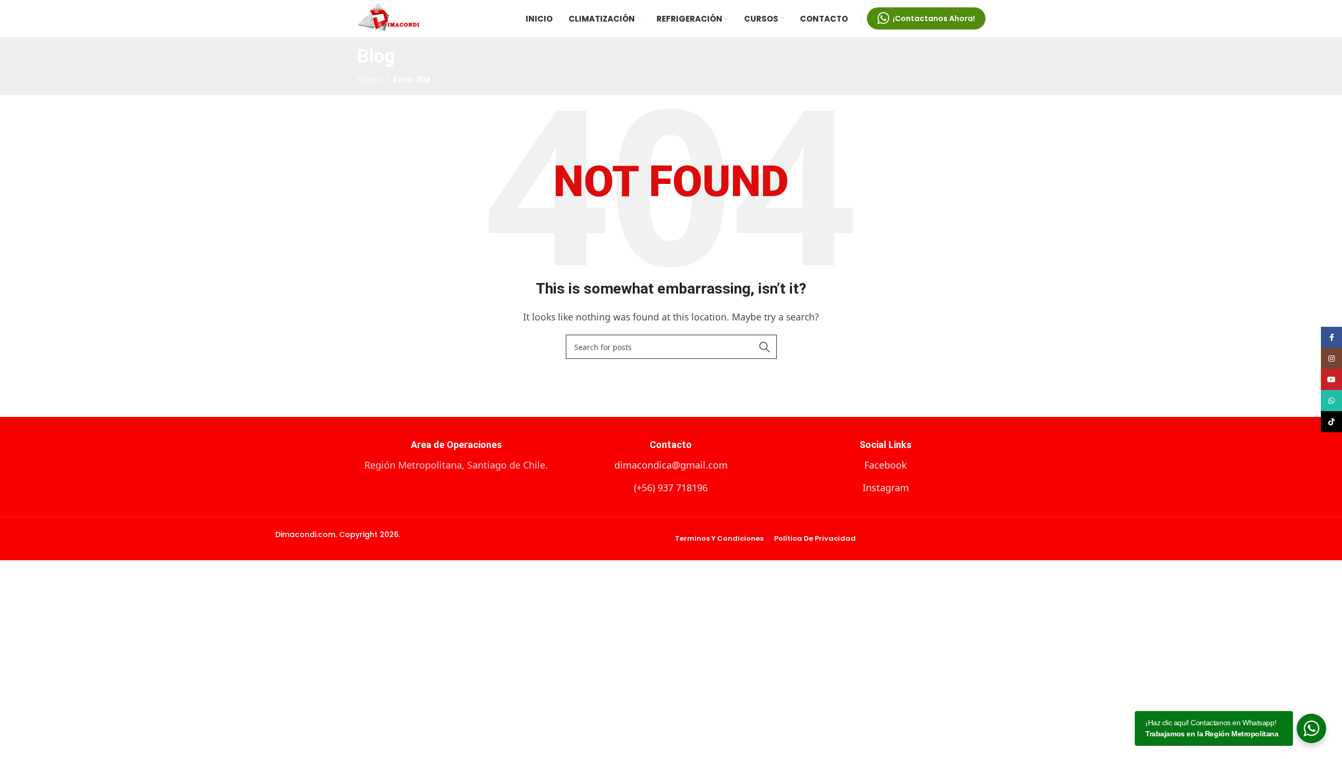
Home (369, 79)
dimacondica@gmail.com (671, 465)
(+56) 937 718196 (671, 487)
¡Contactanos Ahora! (934, 18)
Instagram (886, 487)
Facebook (885, 465)
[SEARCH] (764, 347)
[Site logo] (388, 17)
